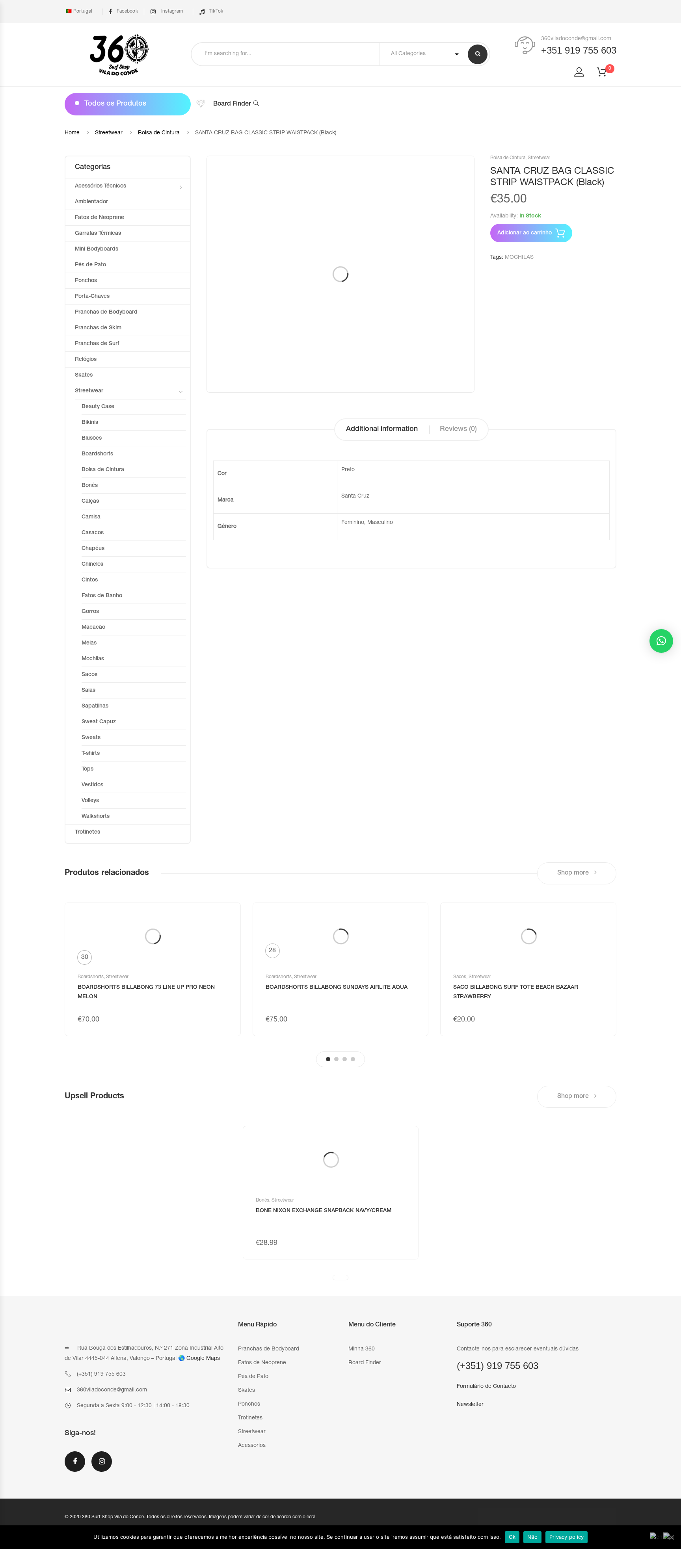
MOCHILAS (519, 257)
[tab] (382, 429)
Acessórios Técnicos (100, 186)
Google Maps (203, 1358)
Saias (88, 690)
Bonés (90, 485)
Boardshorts (97, 454)
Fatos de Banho (102, 596)
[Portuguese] (669, 1538)
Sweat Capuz (99, 722)
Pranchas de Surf (97, 344)
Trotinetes (87, 832)
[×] (661, 641)
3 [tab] (344, 1059)
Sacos (89, 675)
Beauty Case (98, 407)
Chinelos (92, 564)
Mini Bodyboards (96, 249)
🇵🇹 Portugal (78, 11)
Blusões (92, 438)
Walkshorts (96, 816)
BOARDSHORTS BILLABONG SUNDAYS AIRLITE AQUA (336, 987)
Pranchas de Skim (98, 328)
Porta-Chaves (92, 296)
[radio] (84, 957)
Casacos (93, 533)
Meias (89, 643)
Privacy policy (566, 1537)
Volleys (90, 801)
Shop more (573, 873)
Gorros (90, 612)
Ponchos (86, 281)
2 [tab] (336, 1059)
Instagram (171, 11)
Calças (90, 501)
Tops (87, 769)
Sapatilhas (95, 706)
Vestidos (92, 785)
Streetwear (109, 133)
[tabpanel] (153, 969)
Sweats (91, 738)
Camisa (91, 517)
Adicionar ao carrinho (524, 233)
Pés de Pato (90, 265)
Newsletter (470, 1405)
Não (532, 1537)
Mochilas (93, 659)
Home (72, 133)
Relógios (86, 359)
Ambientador (91, 202)
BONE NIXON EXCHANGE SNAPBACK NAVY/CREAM (323, 1211)
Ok (512, 1537)
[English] (656, 1538)
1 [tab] (328, 1059)
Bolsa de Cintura (159, 133)
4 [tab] (353, 1059)
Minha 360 (361, 1349)
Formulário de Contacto (486, 1386)
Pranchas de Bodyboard (106, 312)
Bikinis (90, 422)
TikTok (216, 11)
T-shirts (91, 753)
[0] (606, 74)
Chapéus (93, 549)
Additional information (382, 429)
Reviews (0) (458, 429)
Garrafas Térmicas (98, 233)
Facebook (127, 11)
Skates (84, 375)
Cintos (90, 580)
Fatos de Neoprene (99, 218)
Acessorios (252, 1446)
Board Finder (232, 104)
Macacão (93, 627)
